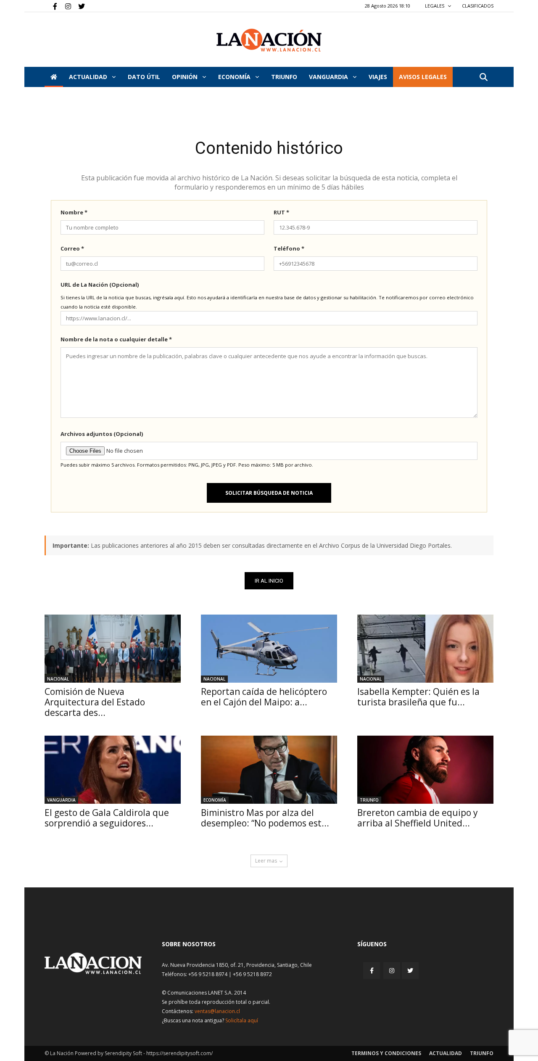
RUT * (281, 212)
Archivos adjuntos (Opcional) (102, 434)
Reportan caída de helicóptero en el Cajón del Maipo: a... (264, 697)
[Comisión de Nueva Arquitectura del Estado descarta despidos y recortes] (113, 649)
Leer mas (266, 860)
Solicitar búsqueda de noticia (269, 492)
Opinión (185, 77)
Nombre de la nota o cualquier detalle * (116, 339)
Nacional (58, 679)
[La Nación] (269, 40)
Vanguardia (329, 77)
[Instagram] (64, 6)
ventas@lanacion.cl (217, 1011)
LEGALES (435, 6)
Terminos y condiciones (386, 1053)
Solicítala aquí (241, 1020)
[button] (483, 78)
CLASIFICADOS (477, 6)
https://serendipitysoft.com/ (179, 1053)
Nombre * (74, 212)
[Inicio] (54, 77)
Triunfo (284, 77)
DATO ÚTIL (144, 77)
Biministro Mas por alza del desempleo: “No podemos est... (265, 818)
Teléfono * (289, 248)
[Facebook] (51, 6)
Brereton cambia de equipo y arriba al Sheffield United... (417, 818)
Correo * (72, 248)
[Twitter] (78, 6)
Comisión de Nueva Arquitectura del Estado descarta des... (95, 702)
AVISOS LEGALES (423, 77)
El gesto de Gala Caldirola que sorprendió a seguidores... (107, 818)
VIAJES (378, 77)
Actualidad (89, 77)
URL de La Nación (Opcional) (100, 284)
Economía (235, 77)
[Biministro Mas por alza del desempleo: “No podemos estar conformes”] (269, 770)
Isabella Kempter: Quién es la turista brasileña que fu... (418, 697)
